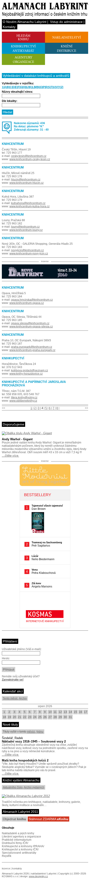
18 (4, 717)
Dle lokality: (9, 101)
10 (50, 712)
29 (60, 717)
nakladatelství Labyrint (43, 873)
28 (55, 717)
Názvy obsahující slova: (17, 91)
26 (45, 717)
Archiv (23, 698)
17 (85, 712)
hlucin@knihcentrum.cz (25, 179)
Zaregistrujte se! (13, 679)
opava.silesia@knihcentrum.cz (30, 323)
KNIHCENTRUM (13, 144)
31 (70, 717)
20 (14, 717)
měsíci (31, 731)
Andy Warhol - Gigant (17, 439)
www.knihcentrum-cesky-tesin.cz (29, 159)
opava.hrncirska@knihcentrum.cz (32, 299)
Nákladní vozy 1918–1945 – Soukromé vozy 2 (34, 741)
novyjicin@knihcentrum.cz (27, 250)
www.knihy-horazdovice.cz (26, 373)
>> (86, 408)
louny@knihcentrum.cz (25, 226)
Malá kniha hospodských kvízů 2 (25, 760)
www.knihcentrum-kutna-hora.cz (29, 206)
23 (29, 717)
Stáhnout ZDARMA (48, 819)
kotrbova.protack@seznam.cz (29, 370)
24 (34, 717)
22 (24, 717)
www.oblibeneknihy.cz (23, 400)
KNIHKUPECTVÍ (13, 358)
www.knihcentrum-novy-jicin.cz (28, 253)
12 (60, 712)
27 (50, 717)
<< (3, 408)
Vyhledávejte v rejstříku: (18, 83)
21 (19, 717)
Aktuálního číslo (13, 787)
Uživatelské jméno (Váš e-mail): (22, 649)
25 (40, 717)
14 (70, 712)
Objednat (14, 819)
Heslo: (6, 658)
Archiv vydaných (34, 787)
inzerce (6, 868)
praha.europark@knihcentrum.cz (31, 346)
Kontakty (9, 27)
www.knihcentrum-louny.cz (26, 230)
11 (55, 712)
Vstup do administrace (66, 22)
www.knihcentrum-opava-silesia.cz (31, 326)
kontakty (17, 868)
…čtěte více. (10, 455)
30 (65, 717)
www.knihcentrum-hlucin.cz (26, 182)
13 (65, 712)
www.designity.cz (38, 876)
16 (80, 712)
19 (9, 717)
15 (75, 712)
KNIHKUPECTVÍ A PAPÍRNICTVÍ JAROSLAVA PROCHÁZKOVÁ (34, 383)
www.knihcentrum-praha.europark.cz (32, 350)
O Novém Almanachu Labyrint (24, 22)
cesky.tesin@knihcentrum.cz (28, 156)
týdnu (39, 731)
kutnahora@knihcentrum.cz (28, 203)
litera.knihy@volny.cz (24, 397)
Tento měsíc (10, 698)
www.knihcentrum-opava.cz (26, 303)
